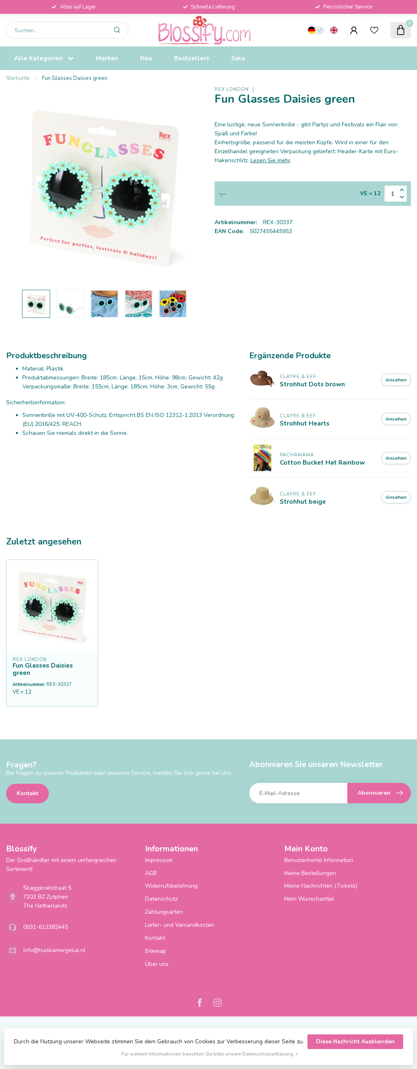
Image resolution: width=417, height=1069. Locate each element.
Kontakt (27, 793)
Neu (146, 58)
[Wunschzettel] (374, 30)
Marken (107, 58)
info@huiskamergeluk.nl (54, 950)
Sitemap (155, 951)
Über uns (157, 964)
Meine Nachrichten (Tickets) (320, 886)
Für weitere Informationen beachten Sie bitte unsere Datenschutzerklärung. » (209, 1053)
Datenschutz (161, 899)
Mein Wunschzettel (309, 899)
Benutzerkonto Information (318, 860)
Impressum (159, 860)
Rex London (232, 89)
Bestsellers (191, 58)
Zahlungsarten (164, 912)
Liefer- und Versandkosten (179, 925)
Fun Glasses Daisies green (75, 78)
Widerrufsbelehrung (171, 886)
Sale (238, 58)
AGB (151, 873)
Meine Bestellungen (310, 873)
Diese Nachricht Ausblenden (355, 1041)
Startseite (18, 78)
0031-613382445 (45, 927)
